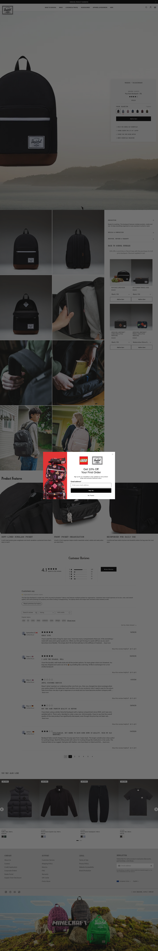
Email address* (76, 481)
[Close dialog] (112, 454)
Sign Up (91, 490)
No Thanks (91, 495)
